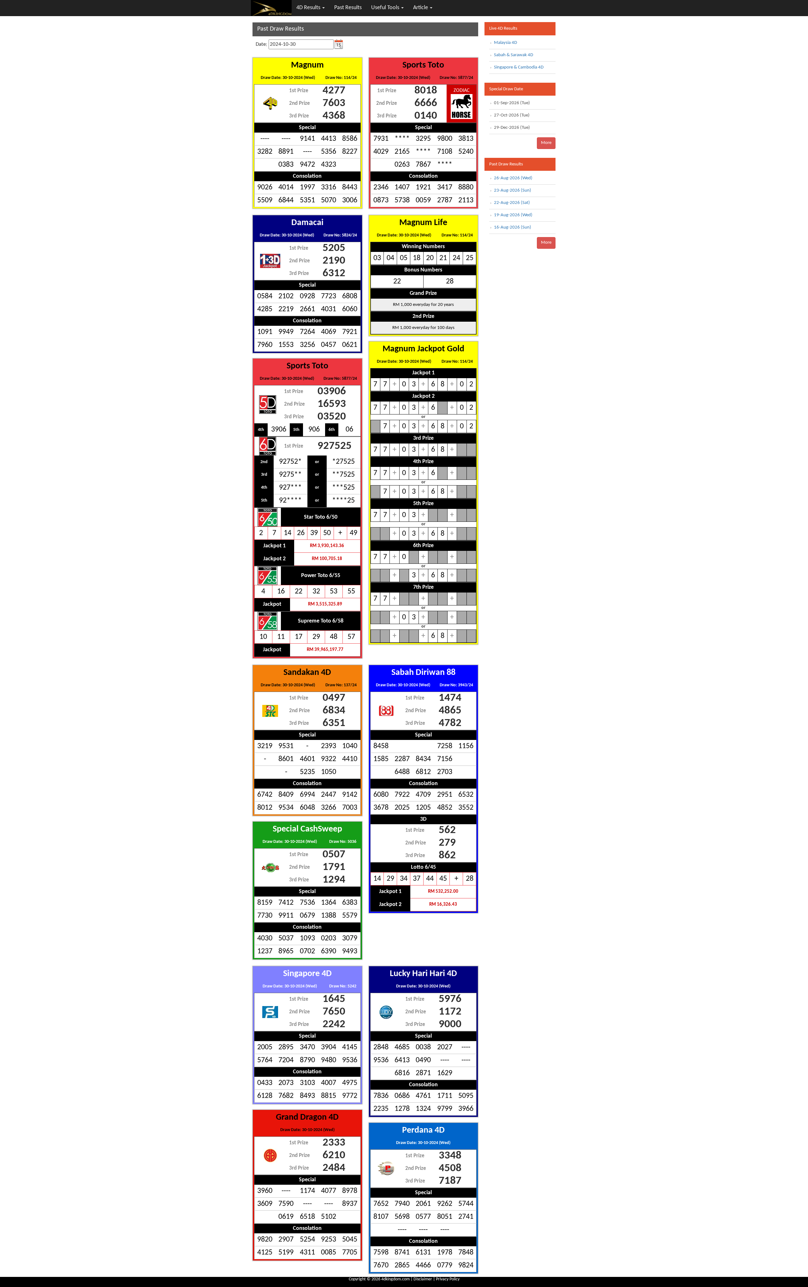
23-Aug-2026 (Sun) (512, 190)
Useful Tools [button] (386, 8)
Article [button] (421, 8)
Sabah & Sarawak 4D (513, 55)
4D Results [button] (309, 8)
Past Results (348, 8)
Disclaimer (422, 1279)
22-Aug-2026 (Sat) (512, 202)
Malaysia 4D (505, 42)
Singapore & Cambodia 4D (519, 67)
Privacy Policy (448, 1279)
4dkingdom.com (395, 1279)
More (546, 142)
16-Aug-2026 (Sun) (512, 227)
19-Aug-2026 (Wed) (513, 215)
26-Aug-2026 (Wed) (513, 178)
